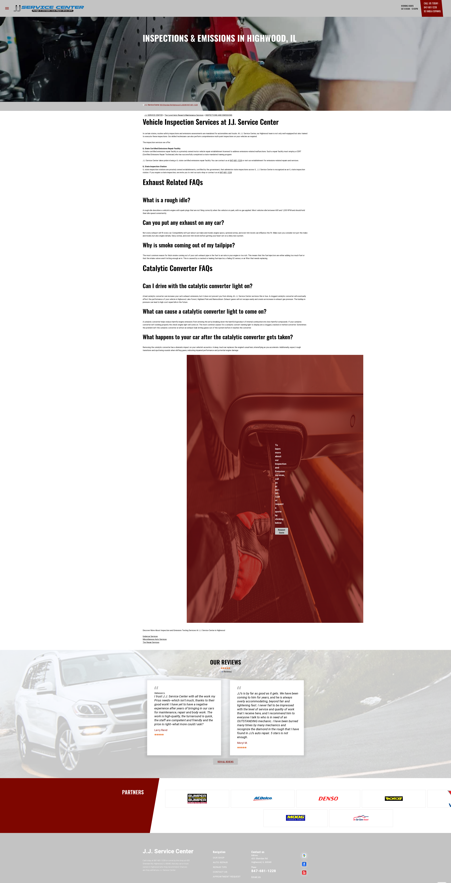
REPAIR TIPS (220, 867)
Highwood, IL (159, 693)
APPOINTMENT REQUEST (227, 876)
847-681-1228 (430, 7)
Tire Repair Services (151, 642)
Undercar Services (150, 636)
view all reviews (225, 761)
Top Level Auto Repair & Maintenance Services (184, 115)
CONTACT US (220, 872)
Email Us (256, 877)
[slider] (225, 668)
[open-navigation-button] (7, 8)
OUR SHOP (218, 857)
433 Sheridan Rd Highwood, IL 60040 (173, 105)
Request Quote (281, 531)
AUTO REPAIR (220, 862)
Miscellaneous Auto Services (155, 639)
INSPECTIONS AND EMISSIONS (218, 115)
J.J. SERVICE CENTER (153, 115)
